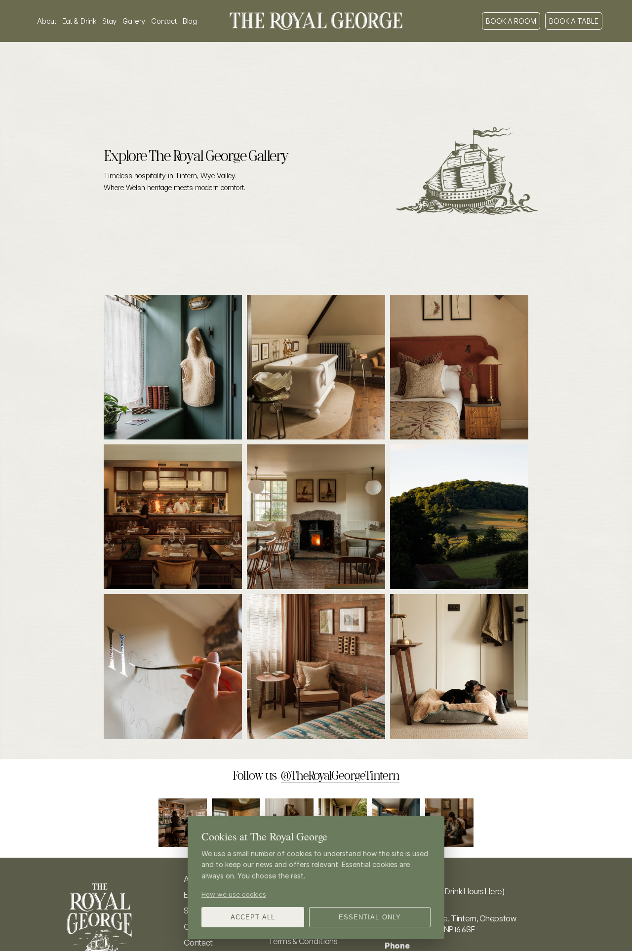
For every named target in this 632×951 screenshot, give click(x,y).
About (46, 21)
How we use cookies (233, 894)
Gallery (133, 21)
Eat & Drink (79, 21)
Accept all (253, 917)
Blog (190, 21)
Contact (164, 21)
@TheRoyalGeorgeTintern (340, 775)
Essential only (370, 917)
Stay (109, 21)
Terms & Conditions (302, 941)
